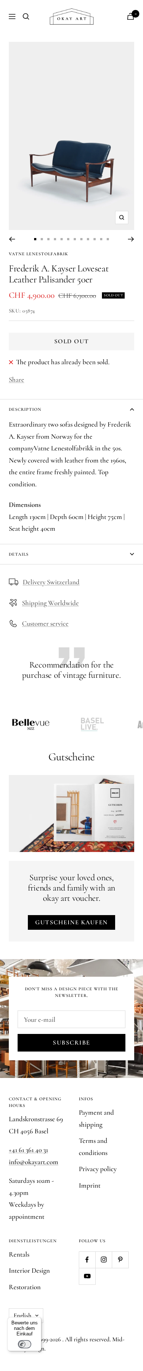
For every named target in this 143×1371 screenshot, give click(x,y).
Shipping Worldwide (50, 603)
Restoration (25, 1287)
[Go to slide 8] (81, 239)
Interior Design (29, 1270)
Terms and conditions (93, 1146)
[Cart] (130, 16)
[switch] (24, 1344)
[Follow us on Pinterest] (120, 1259)
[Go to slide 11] (101, 239)
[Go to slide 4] (55, 239)
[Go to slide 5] (61, 239)
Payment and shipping (96, 1118)
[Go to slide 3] (48, 239)
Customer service (45, 623)
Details (19, 554)
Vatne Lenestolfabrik (38, 253)
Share (16, 379)
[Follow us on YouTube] (87, 1276)
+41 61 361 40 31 (28, 1149)
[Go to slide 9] (88, 239)
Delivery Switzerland (51, 582)
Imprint (89, 1185)
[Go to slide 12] (108, 239)
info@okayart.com (33, 1162)
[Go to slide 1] (35, 239)
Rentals (19, 1254)
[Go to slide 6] (68, 239)
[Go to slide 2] (42, 239)
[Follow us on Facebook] (87, 1259)
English (23, 1315)
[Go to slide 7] (75, 239)
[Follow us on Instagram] (103, 1259)
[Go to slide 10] (95, 239)
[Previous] (12, 239)
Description (25, 409)
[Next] (131, 239)
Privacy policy (98, 1169)
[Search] (26, 16)
